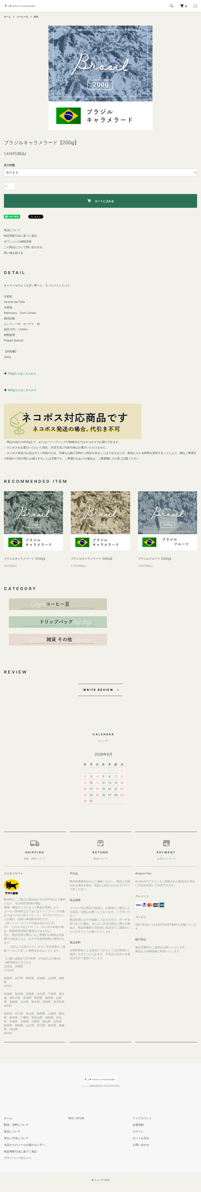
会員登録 (138, 1124)
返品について (12, 230)
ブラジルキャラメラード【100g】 (25, 558)
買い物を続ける (13, 252)
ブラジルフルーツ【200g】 (155, 558)
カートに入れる (104, 201)
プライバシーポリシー (17, 1158)
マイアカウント (142, 1118)
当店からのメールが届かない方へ (24, 1144)
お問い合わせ (141, 1144)
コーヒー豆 (22, 16)
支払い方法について (16, 1138)
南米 (36, 16)
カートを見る (141, 1138)
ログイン (138, 1131)
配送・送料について (16, 1124)
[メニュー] (195, 6)
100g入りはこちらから (22, 373)
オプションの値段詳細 (17, 241)
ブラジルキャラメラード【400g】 (92, 558)
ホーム (7, 16)
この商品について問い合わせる (23, 247)
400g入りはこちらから (22, 390)
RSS (71, 1118)
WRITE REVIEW (98, 689)
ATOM (80, 1118)
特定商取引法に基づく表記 (20, 235)
